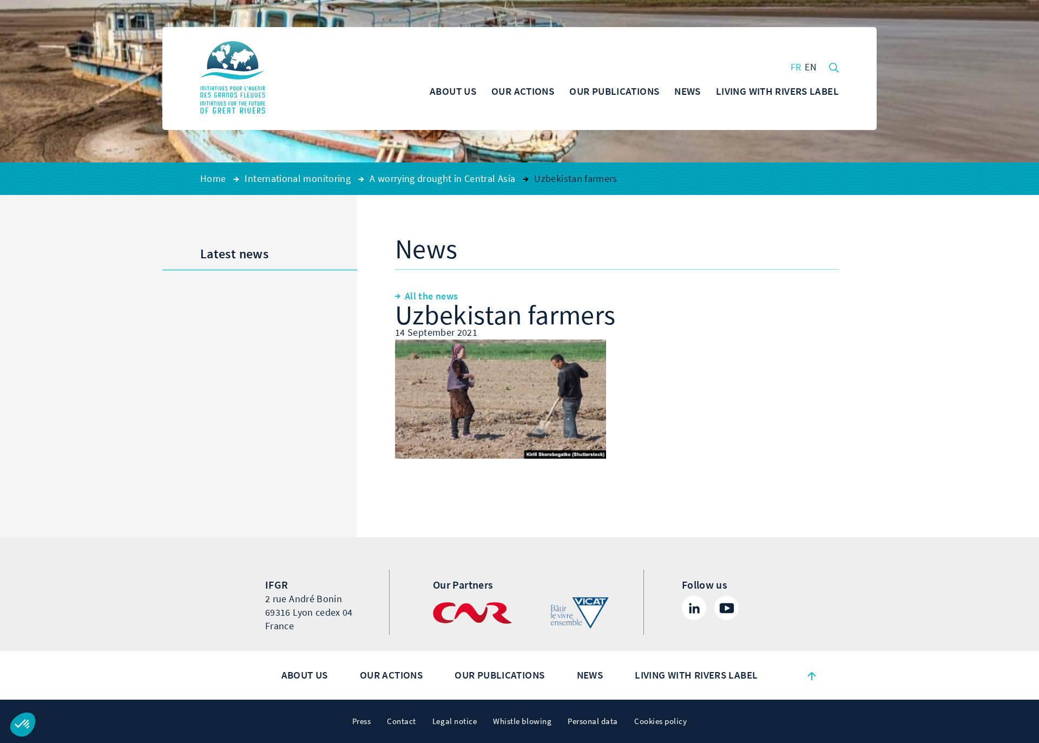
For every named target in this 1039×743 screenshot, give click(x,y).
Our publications (499, 675)
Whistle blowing (522, 721)
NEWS (590, 675)
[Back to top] (812, 675)
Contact (401, 721)
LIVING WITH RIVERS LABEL (696, 675)
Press (361, 721)
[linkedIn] (694, 608)
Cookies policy (660, 721)
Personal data (593, 721)
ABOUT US (304, 675)
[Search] (834, 66)
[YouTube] (726, 608)
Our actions (391, 675)
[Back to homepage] (232, 78)
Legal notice (454, 721)
